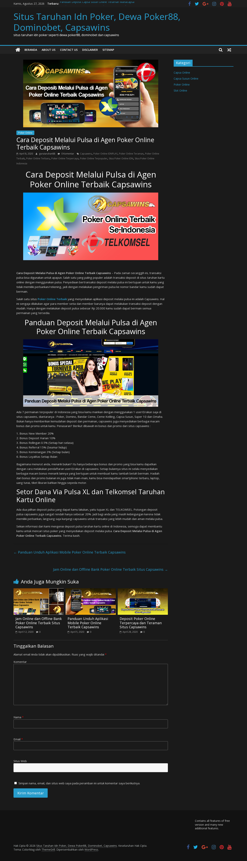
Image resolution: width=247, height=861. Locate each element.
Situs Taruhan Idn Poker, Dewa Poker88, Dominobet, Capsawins (97, 21)
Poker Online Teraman (131, 153)
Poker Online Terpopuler (93, 158)
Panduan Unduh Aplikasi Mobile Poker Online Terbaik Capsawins (70, 552)
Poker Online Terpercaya (65, 158)
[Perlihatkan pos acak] (229, 50)
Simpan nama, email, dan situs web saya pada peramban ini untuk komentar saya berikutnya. (79, 783)
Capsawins (86, 153)
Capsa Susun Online (186, 78)
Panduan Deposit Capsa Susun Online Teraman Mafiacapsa (97, 3)
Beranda (31, 50)
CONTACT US (69, 50)
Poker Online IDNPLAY (105, 153)
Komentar (20, 662)
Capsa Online (182, 72)
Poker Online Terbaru (38, 158)
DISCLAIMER (90, 50)
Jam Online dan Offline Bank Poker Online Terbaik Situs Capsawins (110, 569)
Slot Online (180, 90)
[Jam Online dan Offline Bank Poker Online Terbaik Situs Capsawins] (39, 590)
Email (18, 739)
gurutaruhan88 (47, 153)
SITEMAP (108, 50)
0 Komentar (67, 153)
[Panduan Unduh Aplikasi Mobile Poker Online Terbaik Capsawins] (91, 590)
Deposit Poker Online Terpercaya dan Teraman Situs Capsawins (141, 622)
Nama (19, 717)
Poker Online (25, 132)
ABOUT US (48, 50)
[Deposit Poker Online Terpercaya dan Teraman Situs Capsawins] (143, 590)
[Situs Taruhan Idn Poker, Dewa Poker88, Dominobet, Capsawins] (18, 50)
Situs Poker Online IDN (121, 158)
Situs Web (20, 761)
